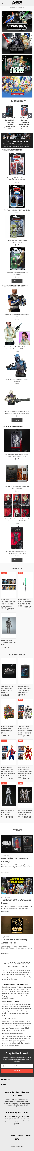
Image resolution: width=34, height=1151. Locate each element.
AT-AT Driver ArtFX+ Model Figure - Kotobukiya (7, 812)
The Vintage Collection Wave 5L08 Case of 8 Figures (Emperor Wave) (8, 603)
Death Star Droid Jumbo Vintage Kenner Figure (8, 642)
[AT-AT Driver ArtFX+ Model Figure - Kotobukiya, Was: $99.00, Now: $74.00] (9, 795)
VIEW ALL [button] (17, 281)
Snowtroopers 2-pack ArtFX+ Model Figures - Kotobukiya (25, 812)
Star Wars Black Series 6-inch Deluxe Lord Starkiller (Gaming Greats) (9, 122)
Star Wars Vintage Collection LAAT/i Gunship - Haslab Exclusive (7, 689)
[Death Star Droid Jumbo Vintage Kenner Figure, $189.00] (9, 625)
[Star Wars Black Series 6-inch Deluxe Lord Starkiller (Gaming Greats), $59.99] (25, 671)
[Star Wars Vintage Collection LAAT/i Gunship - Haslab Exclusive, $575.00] (9, 671)
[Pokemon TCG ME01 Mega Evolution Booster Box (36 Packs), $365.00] (9, 711)
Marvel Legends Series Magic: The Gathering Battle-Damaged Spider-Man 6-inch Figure (8, 772)
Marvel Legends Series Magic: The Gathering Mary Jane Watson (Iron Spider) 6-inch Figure (25, 772)
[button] (17, 22)
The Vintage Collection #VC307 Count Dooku (17, 210)
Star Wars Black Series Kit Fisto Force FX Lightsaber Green (25, 602)
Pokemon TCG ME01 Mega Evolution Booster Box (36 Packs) (7, 730)
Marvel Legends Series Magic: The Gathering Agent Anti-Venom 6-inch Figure (25, 730)
